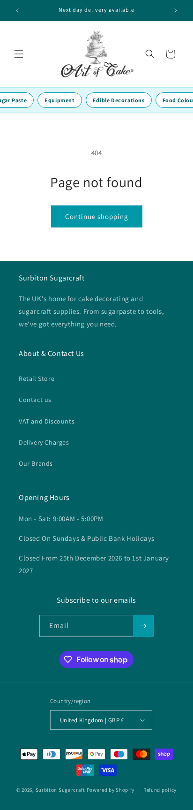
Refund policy (160, 790)
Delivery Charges (44, 442)
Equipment (59, 100)
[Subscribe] (143, 626)
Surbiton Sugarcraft (60, 790)
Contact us (35, 399)
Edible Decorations (119, 100)
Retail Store (36, 378)
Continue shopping (96, 216)
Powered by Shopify (111, 790)
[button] (18, 54)
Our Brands (36, 463)
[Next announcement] (175, 10)
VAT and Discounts (46, 421)
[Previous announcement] (17, 10)
